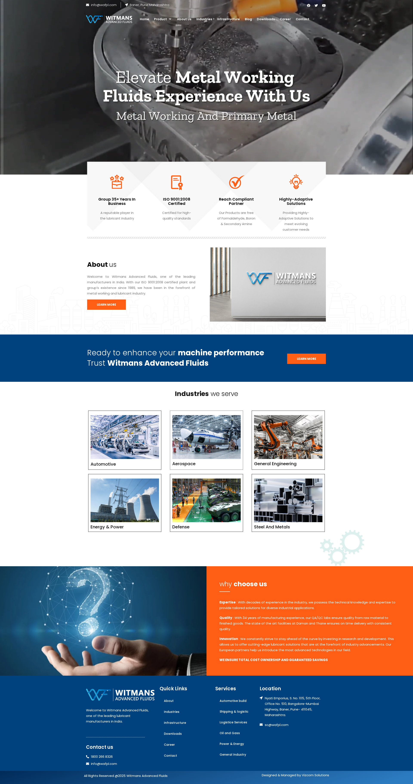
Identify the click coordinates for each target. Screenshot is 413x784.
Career (285, 19)
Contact (302, 19)
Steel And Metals (272, 527)
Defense (181, 527)
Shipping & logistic (234, 711)
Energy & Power (107, 527)
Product (160, 19)
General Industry (233, 754)
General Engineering (275, 464)
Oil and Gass (230, 733)
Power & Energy (232, 744)
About (169, 701)
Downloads (266, 19)
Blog (248, 19)
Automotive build (233, 701)
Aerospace (184, 464)
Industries (204, 19)
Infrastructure (228, 19)
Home (144, 19)
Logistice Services (233, 722)
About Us (184, 19)
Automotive (103, 464)
